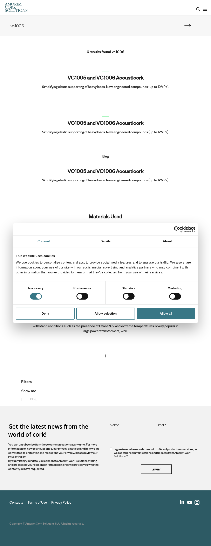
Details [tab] (106, 241)
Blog (33, 399)
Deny (45, 313)
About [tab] (167, 241)
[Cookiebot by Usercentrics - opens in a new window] (177, 229)
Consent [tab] (44, 241)
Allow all (166, 313)
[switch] (82, 296)
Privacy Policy (61, 502)
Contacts (16, 502)
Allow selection (106, 313)
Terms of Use (37, 502)
